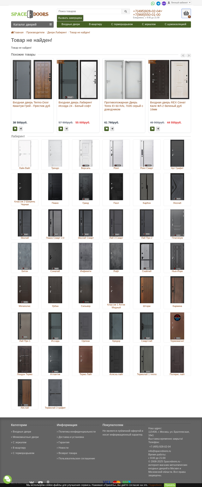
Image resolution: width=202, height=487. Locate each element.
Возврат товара (68, 453)
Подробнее (155, 485)
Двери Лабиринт (57, 32)
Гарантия (64, 442)
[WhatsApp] (153, 3)
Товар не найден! (80, 32)
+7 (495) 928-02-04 (160, 446)
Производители (35, 32)
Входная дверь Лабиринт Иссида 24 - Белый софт (75, 104)
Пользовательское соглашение (77, 458)
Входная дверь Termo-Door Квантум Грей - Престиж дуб (31, 104)
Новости (63, 447)
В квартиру (95, 24)
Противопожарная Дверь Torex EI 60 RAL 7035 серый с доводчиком (123, 106)
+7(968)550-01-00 (146, 15)
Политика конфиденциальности (77, 431)
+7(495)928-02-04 (146, 11)
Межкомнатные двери (26, 437)
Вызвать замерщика (70, 18)
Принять (170, 485)
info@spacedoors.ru (159, 451)
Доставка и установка (71, 437)
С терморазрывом (122, 24)
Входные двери (71, 24)
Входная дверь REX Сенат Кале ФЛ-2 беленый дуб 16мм (168, 106)
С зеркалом (149, 24)
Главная (19, 32)
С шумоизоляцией (175, 24)
